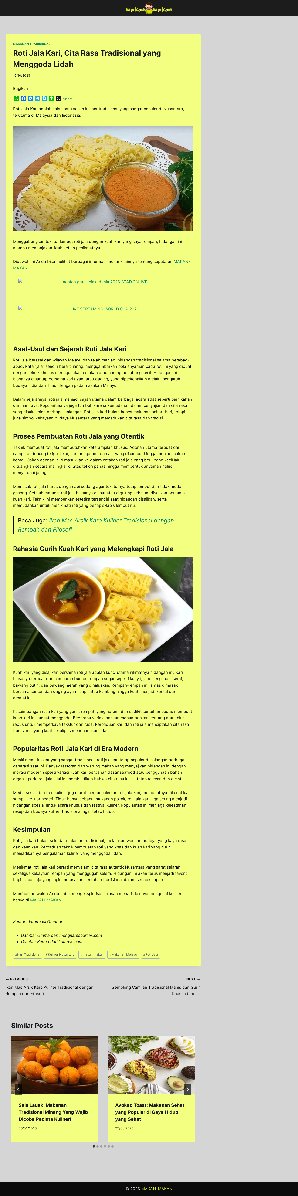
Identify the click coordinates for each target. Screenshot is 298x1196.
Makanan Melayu (123, 954)
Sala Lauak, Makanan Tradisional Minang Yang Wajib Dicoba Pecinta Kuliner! (53, 1112)
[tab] (94, 1146)
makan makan (92, 954)
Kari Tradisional (27, 954)
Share (68, 99)
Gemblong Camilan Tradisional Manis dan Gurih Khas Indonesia (156, 986)
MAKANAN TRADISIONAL (31, 44)
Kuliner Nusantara (60, 954)
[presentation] (54, 1065)
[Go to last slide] (18, 1089)
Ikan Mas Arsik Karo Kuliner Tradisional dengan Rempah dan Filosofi (49, 986)
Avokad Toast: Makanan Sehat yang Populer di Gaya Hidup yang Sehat (149, 1112)
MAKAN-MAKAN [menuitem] (45, 900)
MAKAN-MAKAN (157, 1188)
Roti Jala (150, 954)
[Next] (187, 1089)
